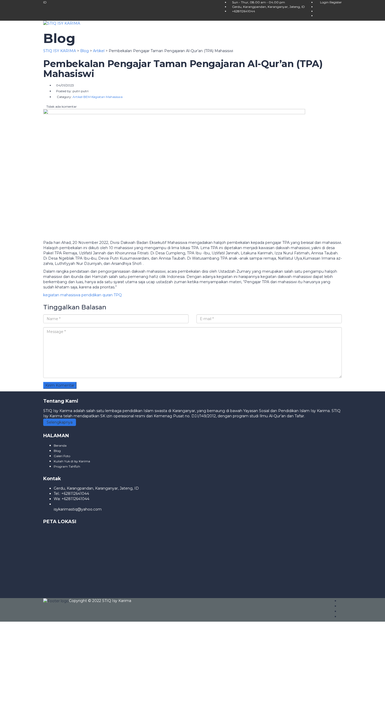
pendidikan (91, 295)
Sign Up (32, 709)
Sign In (46, 709)
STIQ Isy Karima (116, 600)
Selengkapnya (60, 422)
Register (335, 2)
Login (324, 2)
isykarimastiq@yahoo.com (78, 509)
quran (107, 295)
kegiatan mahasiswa (61, 295)
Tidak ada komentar (61, 106)
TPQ (118, 295)
